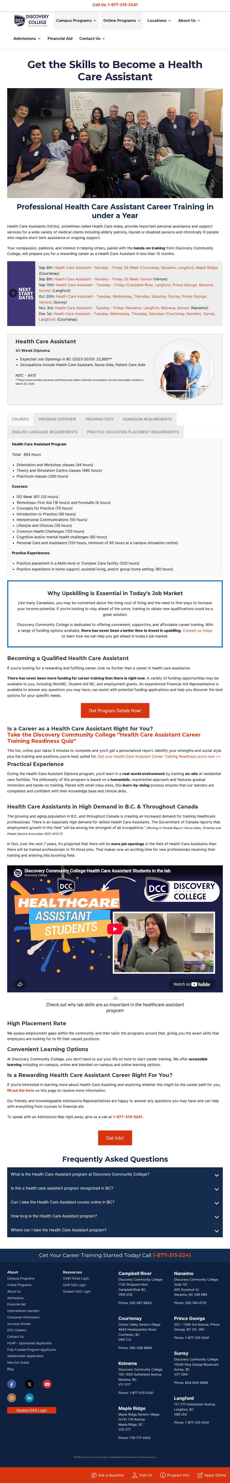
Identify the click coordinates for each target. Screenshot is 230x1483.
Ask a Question (111, 1475)
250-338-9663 (140, 1348)
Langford (184, 1398)
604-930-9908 (196, 1383)
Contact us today (197, 630)
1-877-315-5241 (127, 1116)
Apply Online (215, 1475)
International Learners (23, 1311)
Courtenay (130, 1318)
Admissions (24, 38)
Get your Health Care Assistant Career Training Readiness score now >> (159, 756)
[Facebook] (11, 1385)
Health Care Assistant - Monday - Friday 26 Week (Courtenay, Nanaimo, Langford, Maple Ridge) (136, 267)
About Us (187, 20)
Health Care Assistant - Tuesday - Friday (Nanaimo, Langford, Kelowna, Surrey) (122, 308)
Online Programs (119, 20)
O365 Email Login (76, 1278)
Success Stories (19, 1324)
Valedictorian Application (25, 1356)
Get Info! (115, 1138)
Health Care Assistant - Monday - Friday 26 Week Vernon (103, 279)
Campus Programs (74, 20)
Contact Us (89, 38)
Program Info (178, 1475)
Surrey (181, 1353)
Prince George (189, 1318)
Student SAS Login (31, 1410)
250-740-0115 (195, 1303)
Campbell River (135, 1273)
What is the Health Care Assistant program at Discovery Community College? (80, 1174)
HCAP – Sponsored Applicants (29, 1343)
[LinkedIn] (29, 1398)
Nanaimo (183, 1273)
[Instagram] (11, 1398)
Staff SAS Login (74, 1285)
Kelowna (127, 1363)
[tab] (20, 419)
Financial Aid (60, 38)
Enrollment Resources (146, 1457)
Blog (10, 1369)
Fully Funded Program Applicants (31, 1349)
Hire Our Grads (18, 1362)
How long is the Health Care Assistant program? (54, 1216)
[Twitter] (29, 1385)
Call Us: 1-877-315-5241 (115, 4)
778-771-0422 (139, 1438)
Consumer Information (23, 1317)
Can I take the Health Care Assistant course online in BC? (63, 1202)
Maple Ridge (132, 1408)
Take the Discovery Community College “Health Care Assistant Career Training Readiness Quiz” (104, 738)
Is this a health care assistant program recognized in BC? (62, 1188)
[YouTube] (47, 1385)
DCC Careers (16, 1330)
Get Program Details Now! (115, 710)
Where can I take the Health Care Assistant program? (59, 1230)
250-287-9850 (140, 1303)
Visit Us (145, 1475)
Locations (157, 20)
